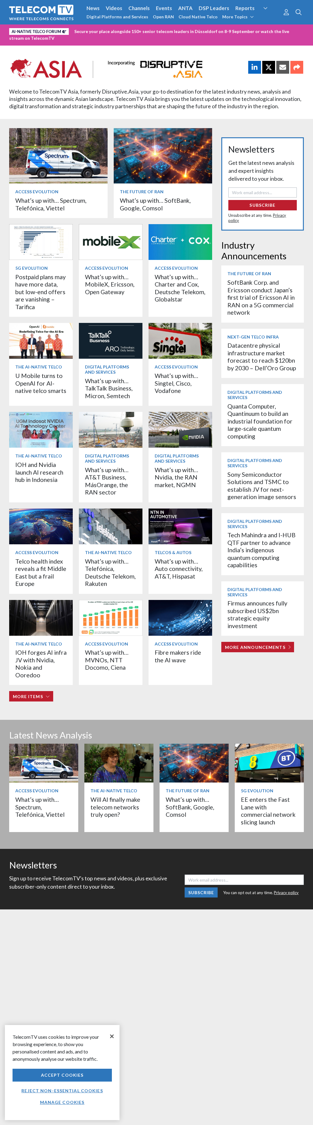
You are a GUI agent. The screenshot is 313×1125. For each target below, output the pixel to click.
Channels (139, 8)
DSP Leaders (214, 8)
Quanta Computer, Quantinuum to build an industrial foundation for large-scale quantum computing (260, 421)
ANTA (185, 8)
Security (270, 19)
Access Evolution (36, 191)
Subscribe (262, 205)
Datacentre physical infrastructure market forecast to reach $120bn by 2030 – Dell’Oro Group (261, 356)
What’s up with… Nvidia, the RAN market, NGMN (176, 477)
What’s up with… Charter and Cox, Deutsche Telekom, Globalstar (180, 288)
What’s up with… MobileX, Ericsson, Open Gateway (109, 284)
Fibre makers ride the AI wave (178, 656)
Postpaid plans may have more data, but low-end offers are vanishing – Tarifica (40, 291)
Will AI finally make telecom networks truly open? (115, 807)
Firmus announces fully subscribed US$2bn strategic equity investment (257, 614)
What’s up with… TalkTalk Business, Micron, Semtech (109, 388)
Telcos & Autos (173, 552)
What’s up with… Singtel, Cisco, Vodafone (176, 383)
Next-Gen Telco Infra (253, 336)
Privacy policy (286, 892)
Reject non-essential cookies (62, 1090)
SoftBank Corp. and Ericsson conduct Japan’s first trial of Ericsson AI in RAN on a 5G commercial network (261, 297)
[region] (62, 1072)
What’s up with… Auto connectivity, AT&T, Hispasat (179, 569)
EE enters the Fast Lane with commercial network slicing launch (268, 810)
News (93, 8)
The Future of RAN (142, 191)
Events (164, 8)
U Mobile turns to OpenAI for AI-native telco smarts (40, 383)
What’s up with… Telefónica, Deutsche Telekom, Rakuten (110, 572)
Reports (245, 8)
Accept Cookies (62, 1075)
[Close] (112, 1036)
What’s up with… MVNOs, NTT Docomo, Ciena (106, 660)
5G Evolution (31, 268)
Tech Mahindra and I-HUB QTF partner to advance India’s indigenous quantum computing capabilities (261, 549)
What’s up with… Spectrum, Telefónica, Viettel (51, 204)
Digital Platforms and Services (117, 16)
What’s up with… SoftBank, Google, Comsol (155, 204)
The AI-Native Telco (38, 366)
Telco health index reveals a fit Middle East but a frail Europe (40, 572)
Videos (114, 8)
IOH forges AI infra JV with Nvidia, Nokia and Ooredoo (41, 663)
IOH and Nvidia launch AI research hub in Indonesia (39, 472)
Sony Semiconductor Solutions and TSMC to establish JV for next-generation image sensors (261, 485)
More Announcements (255, 647)
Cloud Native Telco (198, 16)
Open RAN (163, 16)
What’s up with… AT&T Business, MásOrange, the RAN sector (106, 481)
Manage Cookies (62, 1102)
